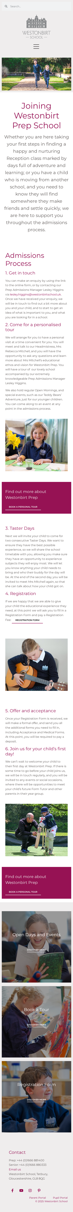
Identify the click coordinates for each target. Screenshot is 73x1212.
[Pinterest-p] (39, 1190)
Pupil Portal (60, 1197)
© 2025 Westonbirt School (51, 1201)
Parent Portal (37, 1197)
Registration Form (27, 620)
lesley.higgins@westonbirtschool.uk (35, 294)
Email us (15, 1169)
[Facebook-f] (12, 1190)
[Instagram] (30, 1190)
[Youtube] (21, 1190)
